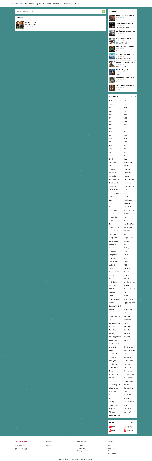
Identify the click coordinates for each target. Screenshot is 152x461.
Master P (127, 268)
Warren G (112, 347)
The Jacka (127, 333)
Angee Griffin (113, 374)
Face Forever (113, 231)
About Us (49, 446)
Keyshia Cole (113, 364)
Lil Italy (111, 402)
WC (125, 344)
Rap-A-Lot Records (115, 316)
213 (125, 101)
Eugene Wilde (114, 227)
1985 (110, 115)
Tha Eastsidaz (128, 388)
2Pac (125, 159)
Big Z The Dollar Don (115, 179)
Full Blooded (128, 357)
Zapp (111, 350)
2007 (110, 149)
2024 (125, 156)
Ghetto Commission (130, 361)
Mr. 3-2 (111, 279)
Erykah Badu (128, 227)
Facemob (127, 231)
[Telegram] (22, 448)
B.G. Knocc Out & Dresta (115, 183)
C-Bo (110, 203)
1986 (125, 115)
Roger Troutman (114, 299)
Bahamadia (127, 173)
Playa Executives (129, 350)
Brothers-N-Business (115, 193)
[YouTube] (25, 448)
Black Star (112, 186)
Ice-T (125, 251)
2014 (125, 152)
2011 (125, 405)
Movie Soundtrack (115, 272)
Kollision (126, 255)
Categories (29, 4)
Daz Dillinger (113, 210)
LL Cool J (112, 265)
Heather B (112, 244)
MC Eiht (126, 265)
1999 (125, 135)
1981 (125, 108)
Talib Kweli (113, 330)
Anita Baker (128, 169)
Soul (110, 313)
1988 (125, 118)
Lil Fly (111, 268)
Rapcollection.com (87, 459)
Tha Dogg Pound (115, 337)
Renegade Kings (114, 415)
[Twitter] (16, 448)
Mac (110, 395)
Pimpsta (112, 292)
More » (133, 11)
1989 (110, 121)
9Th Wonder (113, 169)
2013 (110, 152)
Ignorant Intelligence (130, 374)
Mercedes (127, 275)
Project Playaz (128, 299)
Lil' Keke (126, 398)
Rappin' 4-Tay (113, 405)
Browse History (67, 4)
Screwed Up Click (115, 306)
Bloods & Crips (129, 186)
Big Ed (111, 381)
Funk (125, 234)
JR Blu (126, 262)
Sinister (111, 309)
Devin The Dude (129, 210)
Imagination (113, 255)
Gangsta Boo (113, 238)
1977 (110, 108)
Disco (111, 371)
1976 (125, 104)
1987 (110, 118)
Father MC (112, 234)
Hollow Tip (112, 251)
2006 (125, 145)
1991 (125, 121)
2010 (125, 149)
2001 (125, 138)
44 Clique (112, 162)
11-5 (110, 101)
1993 (125, 125)
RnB (113, 430)
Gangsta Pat (128, 241)
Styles (38, 4)
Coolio (111, 200)
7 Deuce (112, 412)
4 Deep (111, 378)
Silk (125, 313)
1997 (125, 132)
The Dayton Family (130, 337)
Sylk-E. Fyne (128, 309)
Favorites (56, 4)
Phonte (126, 296)
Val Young (127, 354)
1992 (110, 125)
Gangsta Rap (113, 241)
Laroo (125, 258)
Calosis (111, 197)
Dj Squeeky (113, 217)
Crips (111, 207)
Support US (47, 4)
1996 (110, 132)
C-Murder (127, 203)
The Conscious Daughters (130, 378)
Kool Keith (112, 258)
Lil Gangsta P (113, 388)
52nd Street (128, 409)
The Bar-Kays (128, 371)
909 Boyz (112, 104)
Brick (125, 190)
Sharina (111, 303)
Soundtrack (127, 320)
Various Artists (114, 340)
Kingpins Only (128, 381)
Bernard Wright (114, 176)
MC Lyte (112, 275)
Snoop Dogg (128, 316)
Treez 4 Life (127, 412)
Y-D (110, 398)
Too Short (112, 333)
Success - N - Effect (115, 344)
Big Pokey (127, 176)
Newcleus (127, 285)
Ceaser (126, 197)
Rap (125, 292)
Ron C (126, 323)
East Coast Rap (129, 224)
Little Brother (113, 262)
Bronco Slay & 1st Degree (115, 385)
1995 (125, 128)
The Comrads (128, 326)
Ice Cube (112, 248)
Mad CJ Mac (113, 391)
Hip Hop (126, 248)
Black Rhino (128, 183)
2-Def (111, 159)
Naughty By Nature (130, 282)
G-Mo (125, 244)
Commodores (113, 367)
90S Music (127, 166)
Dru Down (127, 217)
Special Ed (112, 357)
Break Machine (114, 190)
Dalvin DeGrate (129, 207)
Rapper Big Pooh (129, 303)
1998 (110, 135)
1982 (110, 111)
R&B (110, 320)
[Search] (103, 11)
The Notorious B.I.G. (130, 347)
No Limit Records (129, 289)
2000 (110, 138)
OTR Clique (113, 289)
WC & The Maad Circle (115, 354)
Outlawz (126, 385)
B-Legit (126, 193)
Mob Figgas (113, 282)
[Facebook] (18, 448)
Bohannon (127, 367)
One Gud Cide (128, 395)
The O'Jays (112, 361)
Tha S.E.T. (127, 340)
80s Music (112, 166)
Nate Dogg (113, 285)
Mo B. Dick (127, 364)
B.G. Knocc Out (129, 179)
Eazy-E (111, 224)
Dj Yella (126, 214)
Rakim (111, 296)
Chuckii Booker (129, 402)
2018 (110, 156)
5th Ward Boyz (129, 162)
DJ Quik (111, 214)
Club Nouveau (128, 200)
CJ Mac (126, 391)
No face (126, 272)
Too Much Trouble (115, 323)
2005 (110, 145)
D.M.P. (126, 220)
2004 (125, 142)
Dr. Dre (111, 220)
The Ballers (127, 330)
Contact (76, 4)
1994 (110, 128)
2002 (110, 142)
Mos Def (126, 279)
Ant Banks (112, 173)
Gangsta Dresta (129, 238)
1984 (125, 111)
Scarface (112, 326)
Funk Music (130, 430)
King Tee (112, 409)
